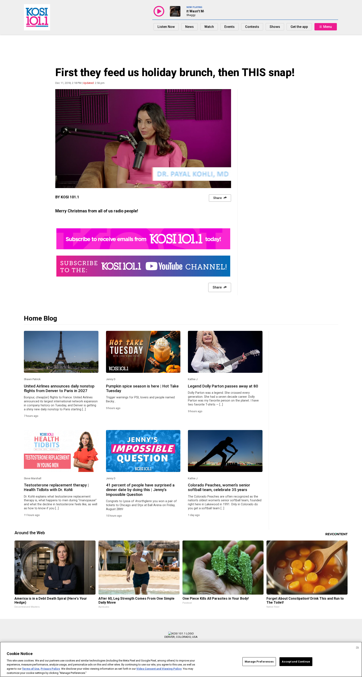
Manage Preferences (259, 661)
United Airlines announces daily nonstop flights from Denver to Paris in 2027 (59, 388)
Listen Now (166, 27)
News (189, 27)
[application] (143, 138)
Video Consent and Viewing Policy (159, 668)
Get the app (299, 27)
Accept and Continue (296, 661)
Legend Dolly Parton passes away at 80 (223, 386)
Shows (275, 27)
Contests (252, 27)
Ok (357, 647)
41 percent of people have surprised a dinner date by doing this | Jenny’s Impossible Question (140, 490)
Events (229, 27)
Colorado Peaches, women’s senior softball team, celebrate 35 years (219, 487)
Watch (209, 27)
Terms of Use (30, 668)
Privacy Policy (50, 668)
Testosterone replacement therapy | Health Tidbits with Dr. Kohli (56, 487)
